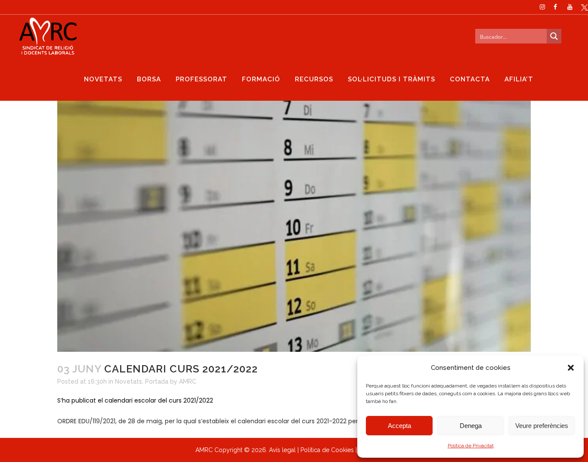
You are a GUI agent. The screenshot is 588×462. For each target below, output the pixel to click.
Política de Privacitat (471, 446)
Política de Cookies (327, 449)
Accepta (399, 425)
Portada (156, 381)
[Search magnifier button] (554, 36)
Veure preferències (541, 425)
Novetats (128, 381)
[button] (570, 367)
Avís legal (282, 449)
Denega (471, 425)
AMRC (187, 381)
